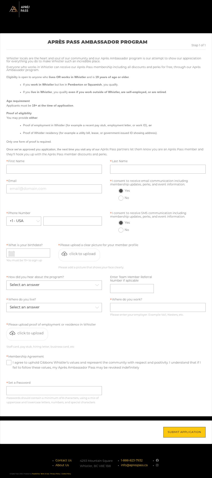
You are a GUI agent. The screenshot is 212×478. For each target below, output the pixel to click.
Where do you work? (127, 299)
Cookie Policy (66, 473)
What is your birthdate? (25, 245)
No (127, 198)
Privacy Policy (55, 473)
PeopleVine (36, 473)
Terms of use (45, 473)
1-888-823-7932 (132, 460)
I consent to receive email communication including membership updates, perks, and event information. (149, 183)
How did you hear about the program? (36, 277)
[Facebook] (157, 460)
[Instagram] (157, 465)
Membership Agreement (26, 356)
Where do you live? (22, 299)
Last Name (120, 161)
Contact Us (63, 460)
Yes (127, 190)
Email (12, 181)
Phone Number (19, 213)
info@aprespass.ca (134, 465)
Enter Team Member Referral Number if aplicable (131, 279)
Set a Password (19, 383)
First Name (16, 161)
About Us (62, 465)
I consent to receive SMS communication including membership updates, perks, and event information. (148, 215)
